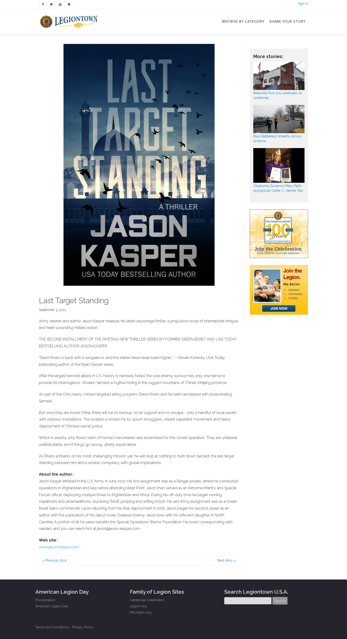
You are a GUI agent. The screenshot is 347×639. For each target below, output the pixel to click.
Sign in (303, 3)
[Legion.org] (69, 4)
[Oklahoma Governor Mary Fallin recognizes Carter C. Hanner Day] (279, 165)
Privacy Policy (82, 627)
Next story (226, 560)
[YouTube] (60, 4)
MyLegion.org (140, 612)
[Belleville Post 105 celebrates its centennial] (279, 76)
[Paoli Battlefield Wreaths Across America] (279, 119)
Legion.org (138, 606)
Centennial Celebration (147, 600)
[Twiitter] (51, 4)
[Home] (69, 20)
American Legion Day (51, 606)
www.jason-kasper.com (59, 547)
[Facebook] (43, 4)
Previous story (54, 560)
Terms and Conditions (52, 627)
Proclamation (45, 600)
